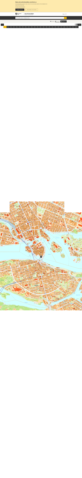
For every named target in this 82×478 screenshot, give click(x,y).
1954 (19, 26)
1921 (34, 26)
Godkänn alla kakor (20, 9)
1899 (43, 26)
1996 (8, 26)
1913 (37, 26)
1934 (28, 26)
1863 (52, 26)
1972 (13, 26)
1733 (70, 26)
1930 (32, 26)
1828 (58, 26)
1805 (64, 26)
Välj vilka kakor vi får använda (31, 9)
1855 (55, 26)
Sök (65, 17)
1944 (22, 26)
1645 (76, 26)
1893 (46, 26)
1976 (11, 26)
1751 (67, 26)
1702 (73, 26)
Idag (5, 26)
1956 (16, 26)
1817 (61, 26)
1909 (40, 26)
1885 (49, 26)
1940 (26, 26)
